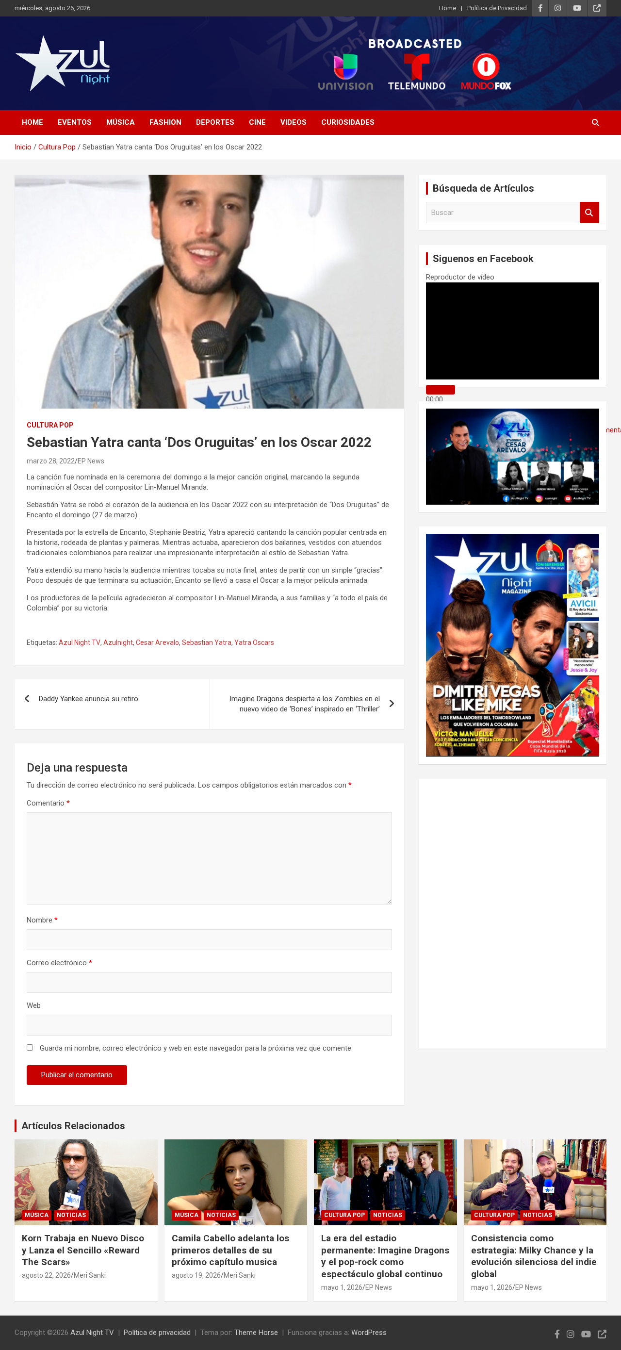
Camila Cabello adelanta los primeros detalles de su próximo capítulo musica (230, 1250)
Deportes (215, 122)
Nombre (42, 920)
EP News (91, 461)
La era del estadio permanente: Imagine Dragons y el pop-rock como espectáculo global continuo (385, 1256)
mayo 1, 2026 (341, 1287)
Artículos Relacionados (73, 1126)
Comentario (48, 803)
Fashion (165, 122)
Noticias (71, 1215)
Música (120, 122)
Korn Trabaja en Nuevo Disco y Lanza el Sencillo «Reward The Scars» (83, 1250)
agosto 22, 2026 (46, 1275)
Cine (257, 122)
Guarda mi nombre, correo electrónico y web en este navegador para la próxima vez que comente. (196, 1048)
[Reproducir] (440, 390)
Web (34, 1005)
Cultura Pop (50, 425)
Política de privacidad (157, 1332)
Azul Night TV (79, 642)
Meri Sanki (90, 1275)
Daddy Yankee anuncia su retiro (88, 698)
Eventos (75, 122)
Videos (293, 122)
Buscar (589, 213)
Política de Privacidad (497, 8)
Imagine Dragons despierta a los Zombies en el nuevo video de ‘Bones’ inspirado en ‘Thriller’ (304, 703)
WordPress (369, 1332)
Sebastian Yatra (206, 642)
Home (447, 8)
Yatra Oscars (254, 642)
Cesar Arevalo (157, 642)
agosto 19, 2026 (196, 1275)
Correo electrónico (59, 962)
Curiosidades (348, 122)
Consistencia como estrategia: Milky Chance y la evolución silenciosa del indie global (534, 1256)
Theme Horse (256, 1332)
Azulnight (118, 642)
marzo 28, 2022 (51, 461)
